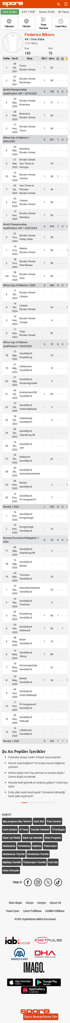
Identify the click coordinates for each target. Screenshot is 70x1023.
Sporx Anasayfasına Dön (40, 1017)
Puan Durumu (54, 821)
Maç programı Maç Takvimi (17, 821)
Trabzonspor (50, 846)
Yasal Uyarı (12, 911)
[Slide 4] (45, 802)
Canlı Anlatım (10, 829)
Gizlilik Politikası (54, 911)
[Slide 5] (52, 802)
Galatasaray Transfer (14, 854)
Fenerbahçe (24, 846)
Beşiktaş (36, 846)
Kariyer (41, 902)
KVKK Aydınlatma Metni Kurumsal (35, 919)
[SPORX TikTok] (58, 882)
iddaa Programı (53, 837)
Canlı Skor (39, 821)
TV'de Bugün (58, 829)
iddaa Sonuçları (11, 870)
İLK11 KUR (28, 12)
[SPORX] (35, 1012)
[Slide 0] (17, 802)
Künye (29, 902)
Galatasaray (9, 846)
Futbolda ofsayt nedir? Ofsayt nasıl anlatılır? (34, 757)
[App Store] (20, 982)
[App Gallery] (34, 990)
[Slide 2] (31, 802)
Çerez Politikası (32, 911)
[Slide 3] (38, 802)
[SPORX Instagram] (38, 882)
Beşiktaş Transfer (12, 862)
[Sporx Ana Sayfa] (13, 4)
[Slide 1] (24, 802)
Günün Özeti (46, 12)
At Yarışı (23, 829)
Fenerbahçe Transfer (38, 854)
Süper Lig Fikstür (11, 837)
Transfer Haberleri (40, 829)
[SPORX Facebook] (28, 882)
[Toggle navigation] (66, 4)
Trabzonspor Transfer (34, 862)
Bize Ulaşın (15, 902)
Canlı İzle (53, 862)
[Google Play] (48, 982)
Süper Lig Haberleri (32, 837)
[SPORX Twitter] (48, 882)
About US (55, 902)
